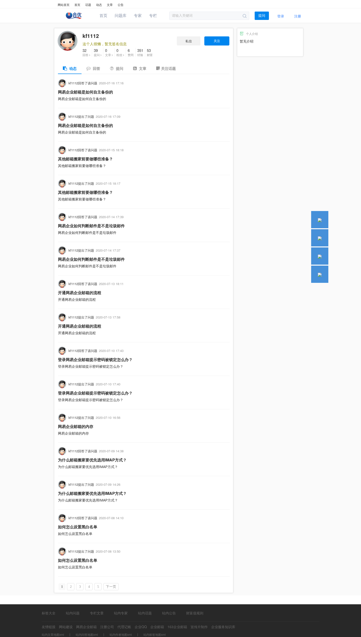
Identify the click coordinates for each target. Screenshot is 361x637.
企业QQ (141, 626)
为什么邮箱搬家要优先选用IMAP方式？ (92, 460)
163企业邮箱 (177, 626)
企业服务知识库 (223, 626)
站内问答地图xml (87, 634)
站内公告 (169, 612)
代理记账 (124, 626)
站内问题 (73, 612)
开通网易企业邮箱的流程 (79, 292)
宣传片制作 (199, 626)
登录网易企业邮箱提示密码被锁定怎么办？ (95, 359)
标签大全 (49, 612)
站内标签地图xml (154, 634)
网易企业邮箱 (86, 626)
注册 (297, 16)
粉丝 (119, 52)
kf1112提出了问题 (81, 116)
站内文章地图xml (53, 634)
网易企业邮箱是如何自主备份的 (85, 92)
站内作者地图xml (121, 634)
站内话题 (145, 612)
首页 (77, 4)
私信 (188, 41)
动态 (99, 4)
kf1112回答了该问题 (83, 83)
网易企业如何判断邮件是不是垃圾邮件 (91, 225)
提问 (261, 15)
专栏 (153, 16)
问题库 (120, 16)
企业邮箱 (157, 626)
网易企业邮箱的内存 (75, 426)
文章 (110, 4)
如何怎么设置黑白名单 (77, 527)
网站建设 (66, 626)
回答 (86, 52)
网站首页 (63, 4)
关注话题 (168, 68)
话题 (88, 4)
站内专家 (121, 612)
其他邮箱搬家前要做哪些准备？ (85, 159)
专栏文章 (97, 612)
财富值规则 (194, 612)
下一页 (111, 587)
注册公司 (107, 626)
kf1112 (91, 35)
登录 (280, 16)
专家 (138, 16)
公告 (121, 4)
